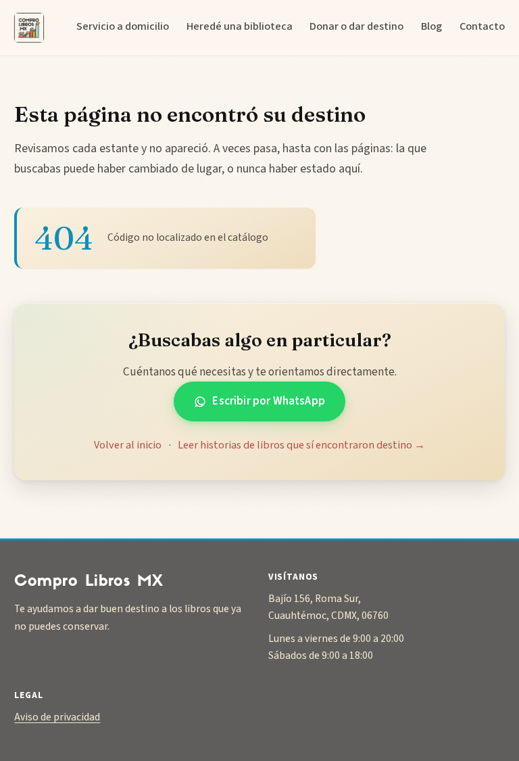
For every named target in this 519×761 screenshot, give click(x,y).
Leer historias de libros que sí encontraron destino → (301, 445)
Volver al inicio (128, 445)
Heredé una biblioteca (240, 26)
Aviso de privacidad (57, 717)
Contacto (482, 26)
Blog (431, 26)
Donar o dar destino (356, 26)
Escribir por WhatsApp (268, 400)
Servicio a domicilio (122, 26)
